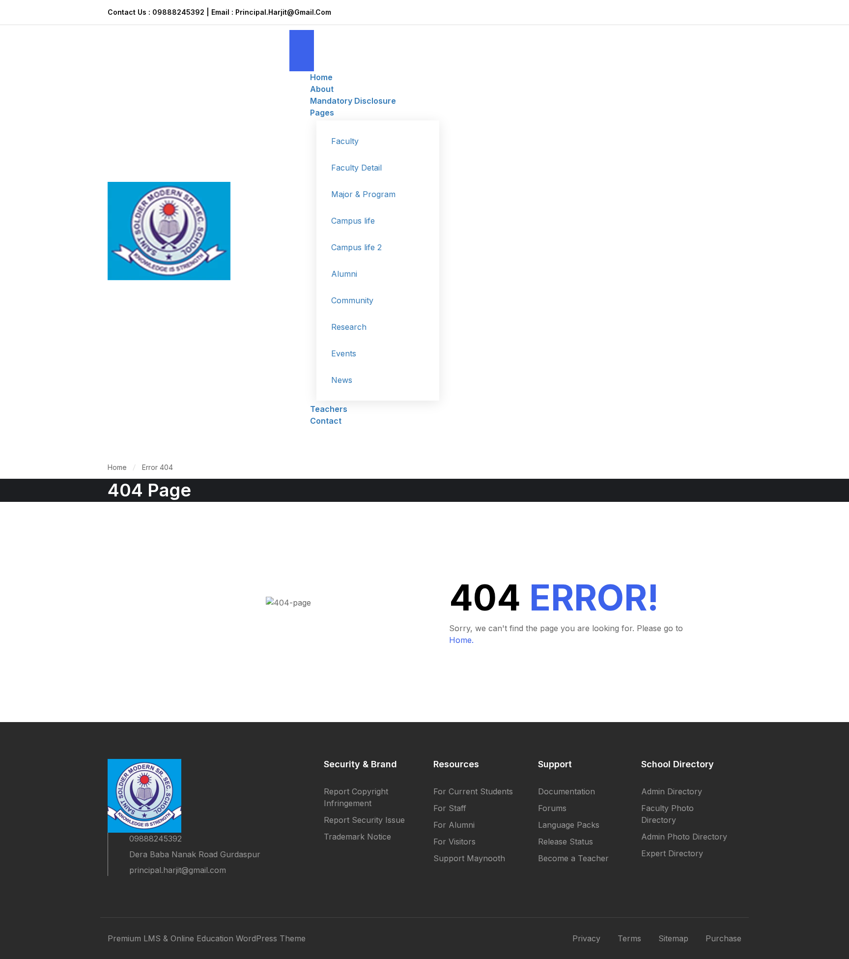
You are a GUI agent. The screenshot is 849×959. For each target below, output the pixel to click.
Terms (629, 938)
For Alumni (454, 825)
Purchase (723, 938)
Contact (325, 421)
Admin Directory (671, 791)
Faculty (345, 141)
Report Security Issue (364, 820)
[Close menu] (301, 61)
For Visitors (454, 841)
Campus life (353, 221)
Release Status (565, 841)
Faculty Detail (356, 168)
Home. (461, 640)
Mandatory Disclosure (353, 101)
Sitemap (673, 938)
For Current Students (473, 791)
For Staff (449, 808)
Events (343, 353)
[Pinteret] (147, 892)
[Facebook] (111, 892)
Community (352, 300)
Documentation (566, 791)
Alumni (344, 274)
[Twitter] (129, 892)
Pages (322, 112)
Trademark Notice (357, 837)
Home (117, 467)
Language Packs (568, 825)
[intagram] (165, 892)
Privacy (586, 938)
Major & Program (363, 194)
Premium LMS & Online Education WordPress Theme (207, 938)
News (341, 380)
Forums (552, 808)
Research (349, 327)
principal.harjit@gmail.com (177, 870)
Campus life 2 (356, 247)
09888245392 (155, 838)
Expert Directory (672, 853)
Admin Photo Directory (684, 837)
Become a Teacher (573, 858)
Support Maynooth (469, 858)
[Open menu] (301, 40)
